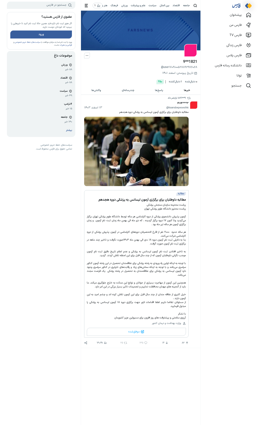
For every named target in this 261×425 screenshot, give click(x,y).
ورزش (124, 5)
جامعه (186, 5)
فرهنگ (114, 5)
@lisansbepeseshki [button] (177, 108)
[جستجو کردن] (195, 5)
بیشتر (69, 130)
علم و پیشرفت (138, 5)
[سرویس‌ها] (86, 5)
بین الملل (164, 5)
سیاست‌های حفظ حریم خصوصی (27, 42)
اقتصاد (176, 5)
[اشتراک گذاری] (85, 342)
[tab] (187, 91)
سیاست (152, 5)
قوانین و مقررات (66, 45)
